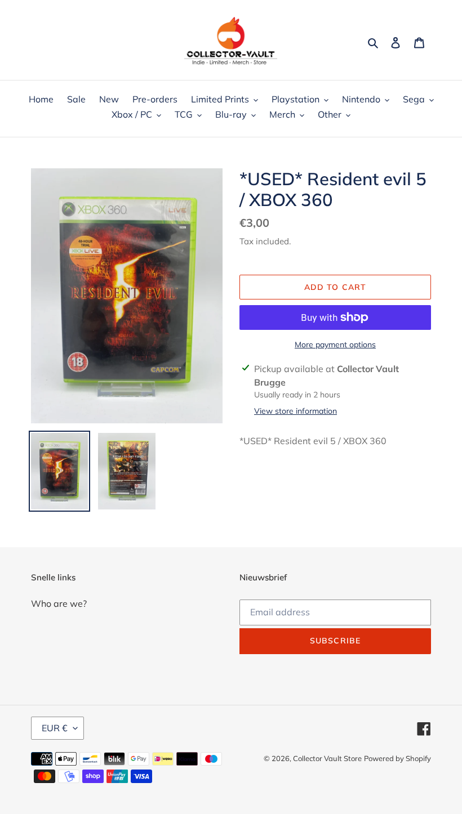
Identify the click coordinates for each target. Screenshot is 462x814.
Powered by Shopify (397, 758)
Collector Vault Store (327, 758)
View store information (295, 411)
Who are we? (59, 603)
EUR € (55, 728)
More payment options (335, 344)
